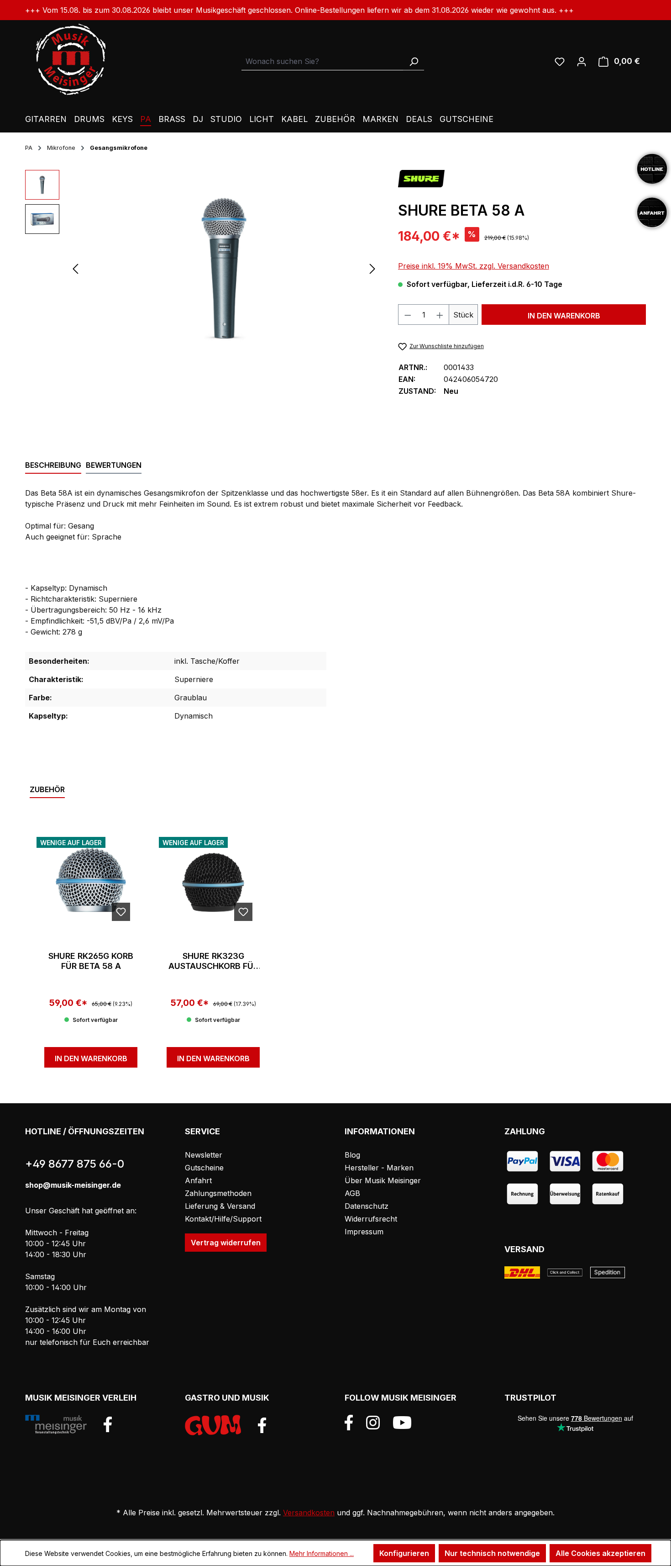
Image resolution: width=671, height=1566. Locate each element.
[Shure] (421, 178)
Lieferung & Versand (220, 1206)
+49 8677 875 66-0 (74, 1163)
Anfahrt (198, 1180)
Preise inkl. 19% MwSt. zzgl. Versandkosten (473, 265)
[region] (202, 268)
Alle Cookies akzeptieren (600, 1553)
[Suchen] (413, 61)
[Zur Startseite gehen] (70, 59)
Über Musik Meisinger (383, 1180)
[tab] (53, 465)
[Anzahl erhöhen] (440, 314)
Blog (352, 1154)
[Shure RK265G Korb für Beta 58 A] (90, 882)
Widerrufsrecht (371, 1218)
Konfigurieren (404, 1553)
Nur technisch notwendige (492, 1553)
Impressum (364, 1231)
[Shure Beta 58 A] (224, 268)
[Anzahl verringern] (407, 314)
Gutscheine (204, 1167)
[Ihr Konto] (581, 61)
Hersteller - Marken (379, 1167)
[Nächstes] (372, 268)
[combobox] (322, 61)
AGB (352, 1193)
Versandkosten (309, 1512)
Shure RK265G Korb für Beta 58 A (90, 961)
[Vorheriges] (75, 268)
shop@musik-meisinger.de (73, 1185)
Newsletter (203, 1154)
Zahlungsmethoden (218, 1193)
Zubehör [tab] (47, 789)
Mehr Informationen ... (321, 1553)
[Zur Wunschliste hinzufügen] (121, 912)
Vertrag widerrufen (226, 1242)
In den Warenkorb (564, 315)
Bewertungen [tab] (114, 465)
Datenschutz (366, 1206)
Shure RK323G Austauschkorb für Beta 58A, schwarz (213, 961)
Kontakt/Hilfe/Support (223, 1218)
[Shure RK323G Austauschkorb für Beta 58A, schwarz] (213, 882)
